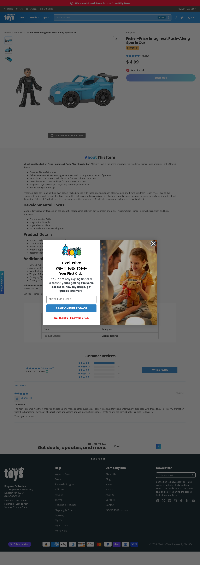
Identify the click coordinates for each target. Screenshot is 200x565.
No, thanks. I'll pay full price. (71, 318)
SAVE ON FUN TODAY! (71, 308)
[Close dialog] (153, 243)
